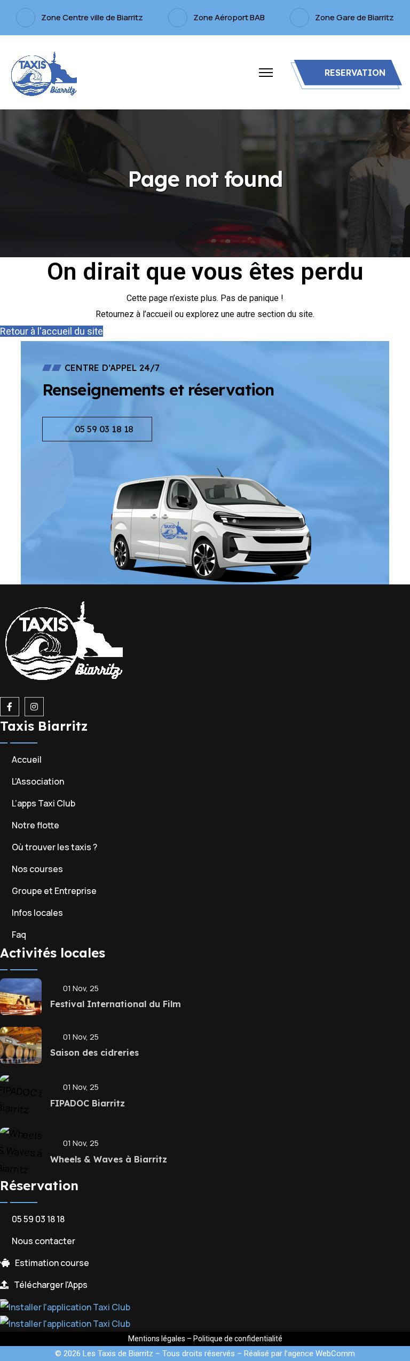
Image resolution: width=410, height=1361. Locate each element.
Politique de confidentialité (237, 1338)
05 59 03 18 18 (38, 1219)
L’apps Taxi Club (43, 803)
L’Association (38, 781)
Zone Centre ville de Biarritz (92, 17)
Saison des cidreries (94, 1052)
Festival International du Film (115, 1004)
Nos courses (37, 869)
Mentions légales (156, 1338)
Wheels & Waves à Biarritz (108, 1159)
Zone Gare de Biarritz (354, 17)
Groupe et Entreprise (54, 891)
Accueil (27, 759)
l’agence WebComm (320, 1353)
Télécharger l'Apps (51, 1285)
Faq (19, 934)
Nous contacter (43, 1241)
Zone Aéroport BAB (229, 17)
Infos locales (37, 913)
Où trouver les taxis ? (54, 847)
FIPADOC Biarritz (87, 1103)
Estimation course (52, 1263)
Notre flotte (35, 825)
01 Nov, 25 (81, 988)
